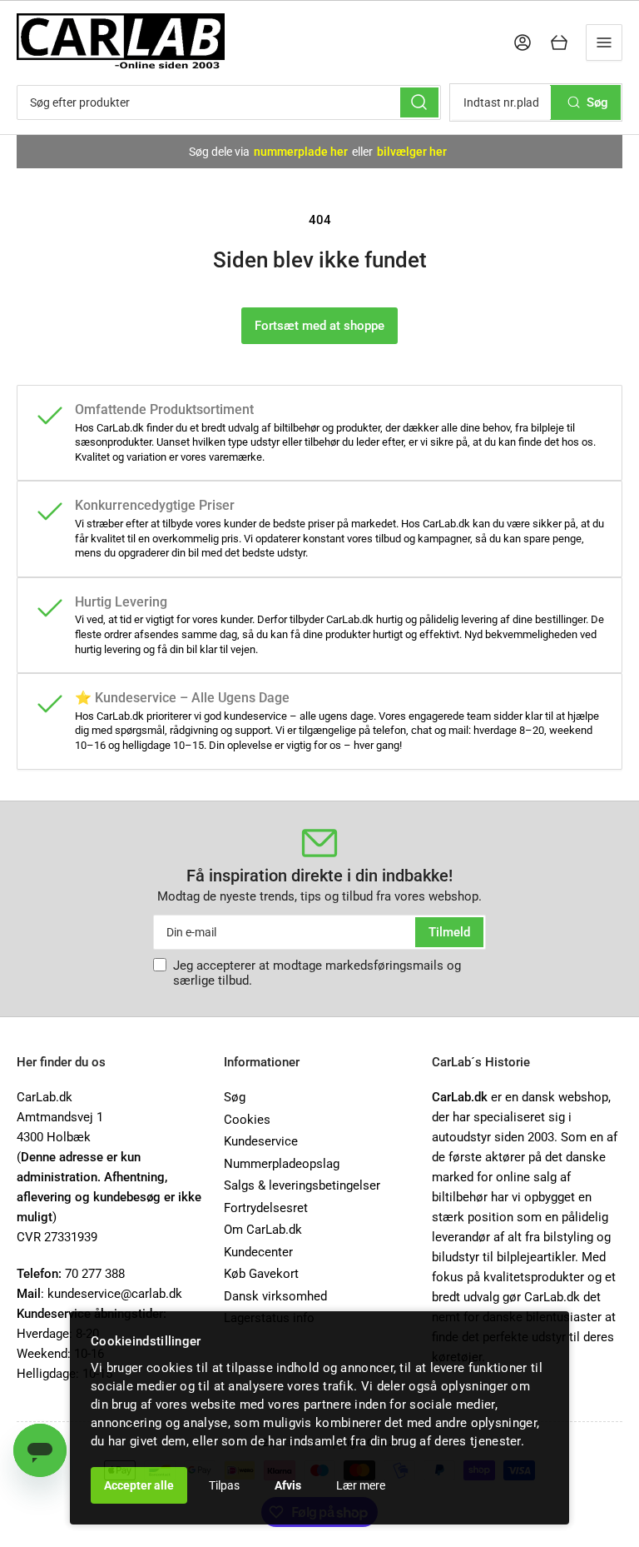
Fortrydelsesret (266, 1207)
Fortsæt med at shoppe (319, 325)
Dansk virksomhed (275, 1296)
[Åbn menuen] (604, 42)
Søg (234, 1097)
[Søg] (419, 102)
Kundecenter (258, 1252)
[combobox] (229, 102)
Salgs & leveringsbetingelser (302, 1185)
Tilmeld (449, 932)
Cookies (247, 1119)
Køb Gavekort (261, 1273)
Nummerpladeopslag (281, 1163)
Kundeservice (261, 1141)
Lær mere (360, 1485)
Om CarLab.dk (263, 1229)
